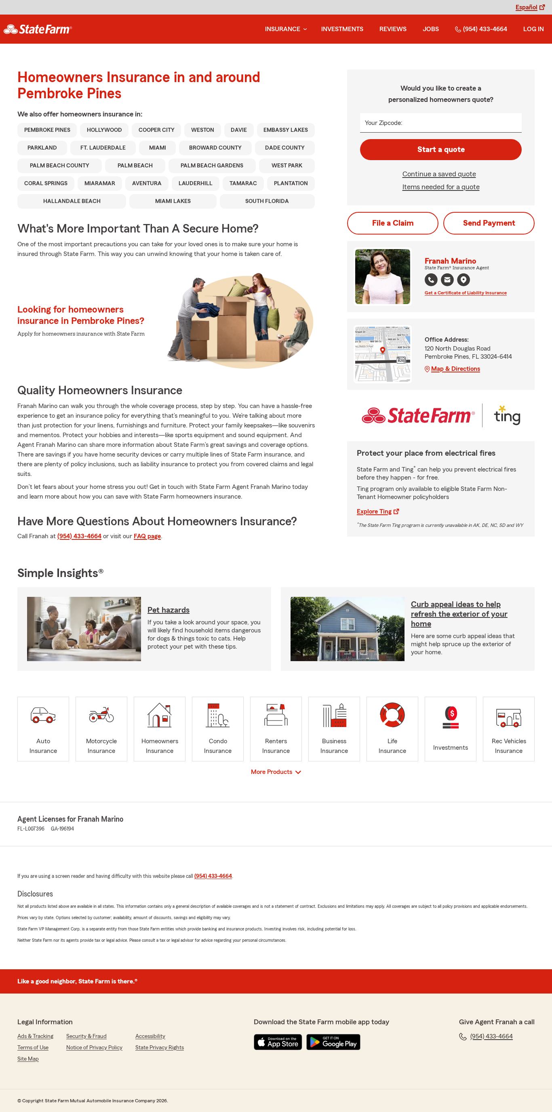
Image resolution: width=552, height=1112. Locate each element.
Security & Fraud (86, 1036)
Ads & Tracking (35, 1036)
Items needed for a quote (441, 186)
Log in (533, 29)
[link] (38, 29)
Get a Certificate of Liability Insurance (466, 292)
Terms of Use (32, 1048)
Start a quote (441, 150)
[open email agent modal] (447, 280)
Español (526, 7)
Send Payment (489, 223)
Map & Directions (455, 369)
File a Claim (393, 223)
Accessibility (150, 1036)
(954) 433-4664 (485, 29)
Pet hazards (168, 610)
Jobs (431, 29)
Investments (342, 29)
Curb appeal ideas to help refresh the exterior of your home (459, 614)
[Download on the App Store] (278, 1042)
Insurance (282, 29)
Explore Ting (374, 511)
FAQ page (147, 536)
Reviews (393, 29)
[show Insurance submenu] (303, 29)
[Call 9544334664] (431, 279)
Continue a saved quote (439, 174)
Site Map (28, 1059)
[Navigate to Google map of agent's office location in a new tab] (463, 279)
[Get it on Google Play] (333, 1042)
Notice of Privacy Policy (94, 1048)
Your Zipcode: (383, 123)
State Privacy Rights (159, 1048)
